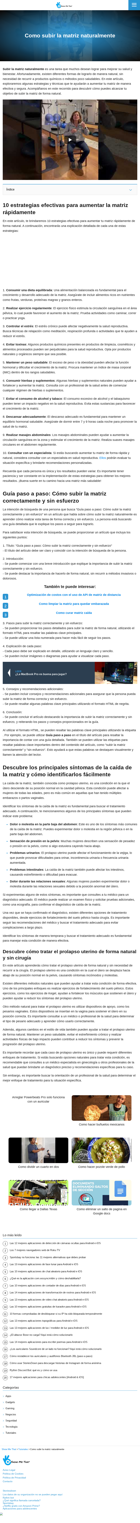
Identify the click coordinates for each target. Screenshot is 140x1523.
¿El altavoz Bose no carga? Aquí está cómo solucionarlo (41, 1334)
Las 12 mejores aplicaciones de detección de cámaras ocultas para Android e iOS (55, 1243)
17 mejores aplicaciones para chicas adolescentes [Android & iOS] (47, 1377)
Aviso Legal (9, 1470)
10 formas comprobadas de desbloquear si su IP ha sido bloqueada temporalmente (56, 1313)
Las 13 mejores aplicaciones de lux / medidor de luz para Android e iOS (49, 1327)
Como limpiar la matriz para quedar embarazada (74, 604)
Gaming (9, 1408)
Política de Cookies (13, 1473)
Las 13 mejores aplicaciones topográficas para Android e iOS (44, 1320)
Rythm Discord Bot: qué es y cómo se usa (33, 1370)
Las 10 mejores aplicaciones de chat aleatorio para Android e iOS (46, 1271)
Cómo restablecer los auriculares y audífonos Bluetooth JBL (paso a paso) (51, 1356)
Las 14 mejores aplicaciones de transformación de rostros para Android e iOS (53, 1292)
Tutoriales (10, 1432)
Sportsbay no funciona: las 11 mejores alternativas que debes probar (48, 1257)
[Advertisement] (70, 260)
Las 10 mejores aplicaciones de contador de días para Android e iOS (48, 1285)
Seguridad (11, 1420)
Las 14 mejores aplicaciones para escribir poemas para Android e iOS (48, 1341)
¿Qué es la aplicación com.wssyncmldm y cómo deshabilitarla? (45, 1278)
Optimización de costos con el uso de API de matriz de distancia (74, 595)
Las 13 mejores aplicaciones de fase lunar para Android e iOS (44, 1264)
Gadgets (10, 1402)
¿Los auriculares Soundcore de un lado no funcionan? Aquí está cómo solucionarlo (56, 1348)
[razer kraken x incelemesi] (70, 1514)
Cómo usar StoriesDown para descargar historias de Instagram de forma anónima (55, 1363)
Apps (8, 1396)
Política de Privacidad (14, 1477)
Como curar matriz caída (74, 613)
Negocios (10, 1414)
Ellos (102, 458)
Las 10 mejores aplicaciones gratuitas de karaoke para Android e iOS (48, 1306)
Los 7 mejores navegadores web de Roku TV (35, 1250)
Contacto (7, 1481)
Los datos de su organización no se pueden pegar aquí (32, 1494)
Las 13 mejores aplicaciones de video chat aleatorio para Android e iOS (49, 1299)
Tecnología (11, 1426)
